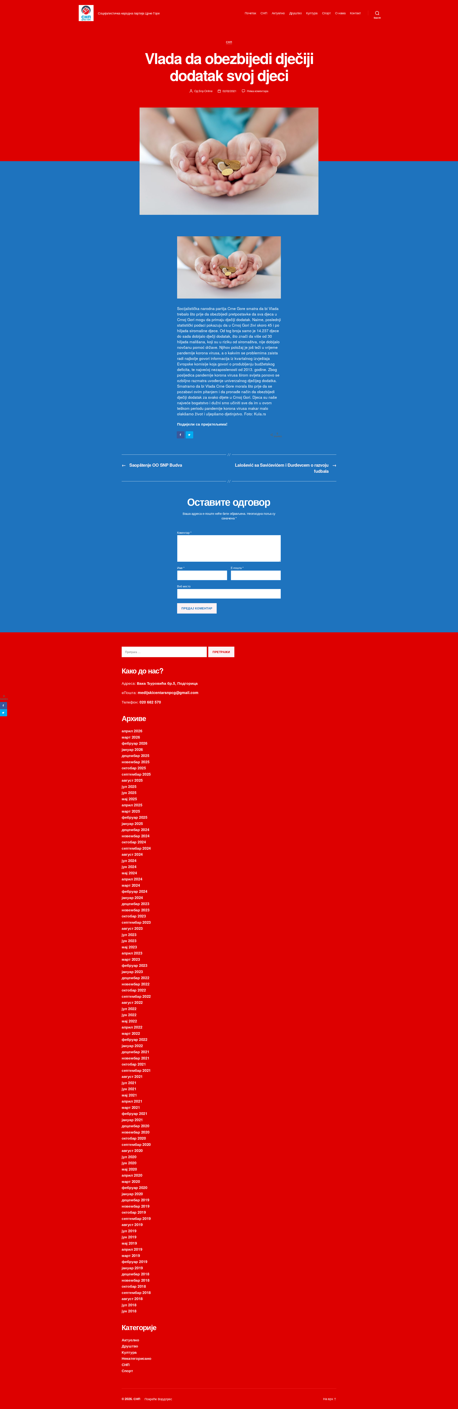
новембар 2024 (136, 835)
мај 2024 (129, 872)
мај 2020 (129, 1169)
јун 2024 (129, 866)
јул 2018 (129, 1304)
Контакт (355, 13)
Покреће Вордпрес (158, 1398)
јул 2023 (129, 934)
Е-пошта (237, 568)
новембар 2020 (136, 1132)
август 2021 (132, 1076)
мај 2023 (129, 946)
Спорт (326, 13)
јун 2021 (129, 1088)
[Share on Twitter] (189, 434)
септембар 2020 (136, 1144)
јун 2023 (129, 940)
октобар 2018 (134, 1286)
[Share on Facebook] (180, 434)
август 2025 (132, 780)
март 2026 (131, 737)
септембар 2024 (136, 848)
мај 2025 (129, 798)
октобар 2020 (134, 1138)
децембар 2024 (135, 829)
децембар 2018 (135, 1273)
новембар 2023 (136, 909)
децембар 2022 (135, 977)
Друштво (295, 13)
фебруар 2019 (134, 1261)
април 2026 (132, 730)
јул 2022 (129, 1008)
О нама (340, 13)
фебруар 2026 (134, 743)
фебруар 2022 (134, 1039)
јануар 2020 (132, 1193)
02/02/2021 (229, 91)
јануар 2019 (132, 1267)
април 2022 (132, 1027)
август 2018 (132, 1298)
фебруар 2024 (134, 891)
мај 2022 (129, 1021)
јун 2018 (129, 1310)
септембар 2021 (136, 1070)
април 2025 (132, 804)
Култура (312, 13)
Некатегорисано (136, 1358)
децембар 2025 (135, 755)
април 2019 (132, 1249)
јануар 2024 (132, 897)
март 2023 (131, 959)
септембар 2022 (136, 996)
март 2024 (131, 885)
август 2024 (132, 854)
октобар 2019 (134, 1212)
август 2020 (132, 1150)
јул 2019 (129, 1230)
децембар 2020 (135, 1125)
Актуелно (278, 13)
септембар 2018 (136, 1292)
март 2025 (131, 811)
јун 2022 (129, 1014)
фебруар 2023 (134, 965)
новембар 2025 (136, 761)
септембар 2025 (136, 774)
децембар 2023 (135, 903)
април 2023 (132, 953)
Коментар (184, 532)
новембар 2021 (136, 1058)
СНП (263, 13)
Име (180, 568)
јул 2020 (129, 1156)
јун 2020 (129, 1162)
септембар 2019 (136, 1218)
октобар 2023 (134, 916)
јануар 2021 (132, 1119)
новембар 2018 (136, 1280)
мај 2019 (129, 1243)
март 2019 (131, 1255)
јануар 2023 (132, 971)
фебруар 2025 (134, 817)
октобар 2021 (134, 1064)
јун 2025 (129, 792)
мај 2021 (129, 1095)
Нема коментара (257, 91)
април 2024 (132, 878)
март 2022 (131, 1033)
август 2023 (132, 928)
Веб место (184, 586)
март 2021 (131, 1107)
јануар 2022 (132, 1045)
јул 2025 (129, 786)
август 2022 (132, 1002)
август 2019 (132, 1224)
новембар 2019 (136, 1206)
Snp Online (205, 91)
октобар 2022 (134, 990)
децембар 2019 (135, 1199)
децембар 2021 (135, 1051)
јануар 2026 (132, 749)
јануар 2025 (132, 823)
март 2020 (131, 1181)
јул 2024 (129, 860)
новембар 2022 (136, 983)
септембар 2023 (136, 922)
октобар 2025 (134, 767)
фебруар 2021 (134, 1113)
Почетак (250, 13)
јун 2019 (129, 1236)
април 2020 (132, 1175)
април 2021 (132, 1101)
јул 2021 (129, 1082)
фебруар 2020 (134, 1187)
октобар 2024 (134, 841)
